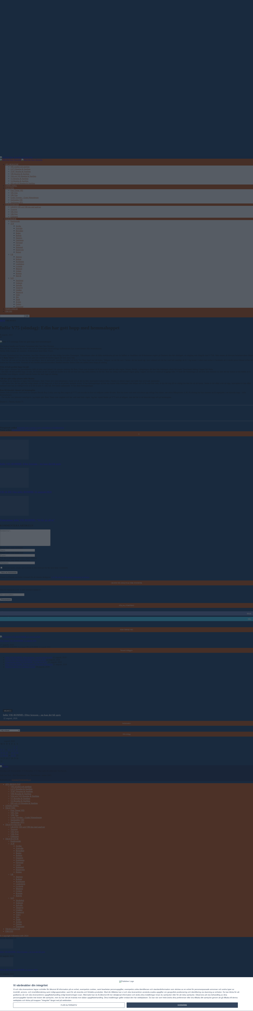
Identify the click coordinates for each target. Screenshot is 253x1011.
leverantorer (28, 989)
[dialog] (126, 994)
